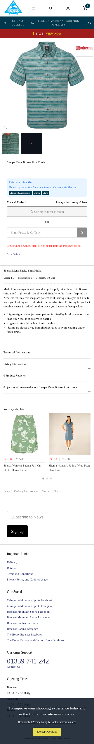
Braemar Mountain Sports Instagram (28, 617)
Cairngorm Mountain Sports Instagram (29, 606)
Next (87, 449)
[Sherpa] (84, 47)
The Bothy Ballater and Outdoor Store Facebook (35, 640)
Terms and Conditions (20, 573)
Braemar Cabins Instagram (22, 628)
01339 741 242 (28, 661)
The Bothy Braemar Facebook (24, 634)
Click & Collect (18, 23)
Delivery (12, 562)
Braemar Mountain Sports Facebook (28, 611)
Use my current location (48, 211)
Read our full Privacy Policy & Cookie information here (47, 722)
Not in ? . (33, 240)
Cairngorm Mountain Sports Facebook (29, 600)
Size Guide (13, 254)
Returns (11, 568)
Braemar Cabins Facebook (22, 623)
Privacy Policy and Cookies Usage (27, 579)
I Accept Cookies (47, 731)
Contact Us (13, 666)
